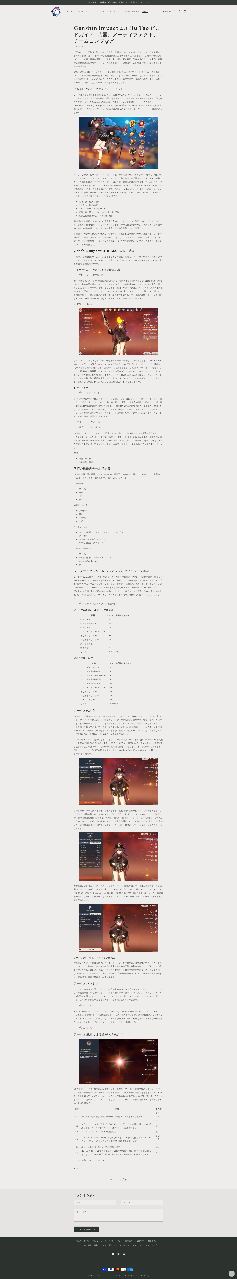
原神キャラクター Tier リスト (142, 72)
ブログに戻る (120, 1179)
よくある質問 (85, 1245)
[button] (77, 11)
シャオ (135, 189)
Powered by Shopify (142, 1276)
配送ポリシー (153, 1241)
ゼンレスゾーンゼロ (135, 1245)
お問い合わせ (96, 1241)
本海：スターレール (117, 1245)
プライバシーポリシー (114, 1241)
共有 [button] (78, 1169)
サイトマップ (151, 1245)
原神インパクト (100, 1245)
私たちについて (82, 1241)
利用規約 (128, 1241)
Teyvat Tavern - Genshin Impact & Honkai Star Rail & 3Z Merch (115, 1276)
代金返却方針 (140, 1241)
